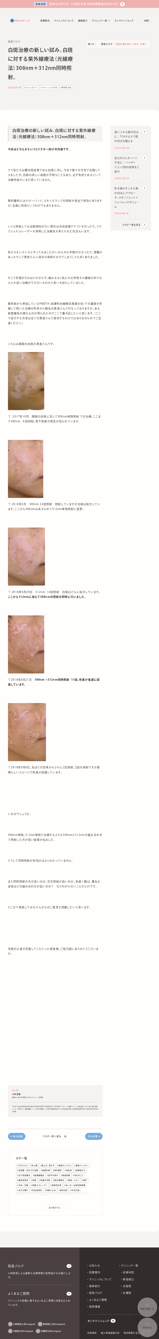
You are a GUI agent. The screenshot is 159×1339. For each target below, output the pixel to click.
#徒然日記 (63, 1190)
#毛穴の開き (22, 1190)
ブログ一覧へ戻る (52, 1136)
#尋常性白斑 (66, 87)
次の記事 (93, 1136)
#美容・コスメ (73, 1180)
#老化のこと (78, 1175)
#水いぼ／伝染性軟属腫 (74, 1185)
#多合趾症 (54, 1195)
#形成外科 (66, 1195)
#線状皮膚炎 (22, 1180)
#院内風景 (57, 1170)
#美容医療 (65, 1175)
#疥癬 (33, 1180)
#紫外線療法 (58, 1180)
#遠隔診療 (45, 1170)
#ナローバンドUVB (49, 87)
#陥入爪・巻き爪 (47, 1165)
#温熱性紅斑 (55, 1185)
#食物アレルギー (81, 1165)
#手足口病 (75, 1190)
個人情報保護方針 (110, 1333)
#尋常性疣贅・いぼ (25, 1195)
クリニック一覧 (129, 1265)
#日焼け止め (50, 1190)
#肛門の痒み (52, 1175)
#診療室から (80, 1170)
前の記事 (18, 1136)
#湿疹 (84, 1180)
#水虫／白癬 (22, 1185)
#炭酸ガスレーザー (39, 1185)
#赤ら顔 (34, 1165)
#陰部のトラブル (64, 1165)
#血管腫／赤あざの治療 (27, 1170)
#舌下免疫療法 (23, 1175)
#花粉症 (68, 1170)
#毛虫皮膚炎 (36, 1190)
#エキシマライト (31, 87)
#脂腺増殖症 (38, 1175)
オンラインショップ (98, 1321)
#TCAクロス (22, 1165)
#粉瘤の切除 (44, 1180)
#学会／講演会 (80, 1195)
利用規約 (92, 1333)
